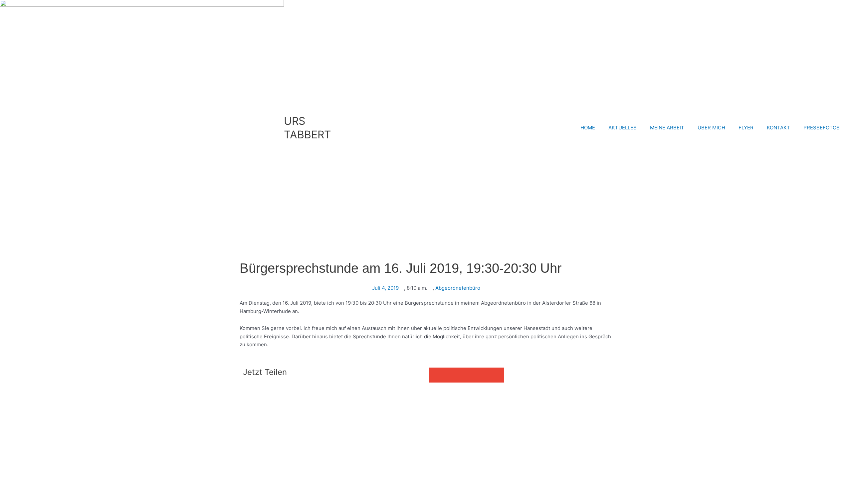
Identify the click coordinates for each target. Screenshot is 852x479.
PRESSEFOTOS (821, 127)
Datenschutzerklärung (134, 396)
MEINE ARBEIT (667, 127)
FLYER (746, 127)
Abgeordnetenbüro (457, 288)
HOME (587, 127)
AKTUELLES (622, 127)
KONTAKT (778, 127)
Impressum (91, 396)
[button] (436, 375)
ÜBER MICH (711, 127)
